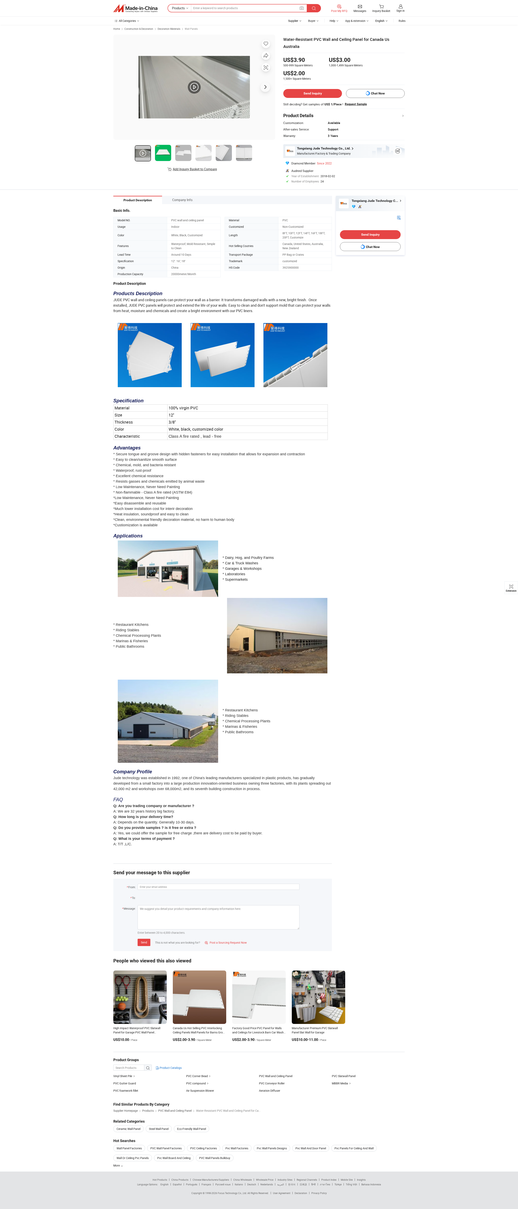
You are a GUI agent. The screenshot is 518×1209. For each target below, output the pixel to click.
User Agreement (281, 1193)
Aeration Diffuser (269, 1090)
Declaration (301, 1193)
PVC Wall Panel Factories (166, 1148)
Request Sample (356, 104)
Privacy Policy (319, 1193)
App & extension (355, 21)
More (116, 1165)
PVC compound (196, 1083)
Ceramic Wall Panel (128, 1129)
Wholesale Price (264, 1179)
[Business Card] (399, 217)
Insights (361, 1179)
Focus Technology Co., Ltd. (232, 1193)
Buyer (311, 21)
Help (332, 21)
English (164, 1184)
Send (144, 942)
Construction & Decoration (138, 28)
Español (177, 1184)
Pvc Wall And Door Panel (310, 1148)
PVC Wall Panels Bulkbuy (214, 1158)
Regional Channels (307, 1179)
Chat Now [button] (378, 93)
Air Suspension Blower (200, 1090)
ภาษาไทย (325, 1184)
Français (206, 1184)
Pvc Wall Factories (236, 1148)
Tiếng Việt (351, 1184)
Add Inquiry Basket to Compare (195, 169)
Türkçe (338, 1184)
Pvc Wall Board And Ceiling (174, 1158)
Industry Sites (285, 1179)
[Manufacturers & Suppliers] (135, 8)
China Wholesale (242, 1179)
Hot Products (160, 1179)
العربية (280, 1184)
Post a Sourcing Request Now (226, 942)
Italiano (239, 1184)
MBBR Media (340, 1083)
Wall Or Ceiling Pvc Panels (133, 1158)
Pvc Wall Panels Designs (272, 1148)
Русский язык (222, 1184)
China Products (179, 1179)
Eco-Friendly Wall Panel (191, 1129)
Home (116, 28)
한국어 (291, 1184)
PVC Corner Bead (197, 1076)
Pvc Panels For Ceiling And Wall (354, 1148)
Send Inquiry (313, 93)
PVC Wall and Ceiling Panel (275, 1076)
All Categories (127, 21)
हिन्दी (313, 1184)
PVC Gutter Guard (124, 1083)
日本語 (303, 1184)
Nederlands (266, 1184)
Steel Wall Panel (159, 1129)
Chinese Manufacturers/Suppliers (211, 1179)
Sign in (400, 11)
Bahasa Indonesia (371, 1184)
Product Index (328, 1179)
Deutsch (251, 1184)
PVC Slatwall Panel (344, 1076)
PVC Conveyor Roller (272, 1083)
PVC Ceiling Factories (203, 1148)
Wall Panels (191, 28)
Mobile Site (347, 1179)
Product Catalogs (170, 1068)
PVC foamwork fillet (125, 1090)
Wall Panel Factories (129, 1148)
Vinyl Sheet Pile (122, 1076)
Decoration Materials (169, 28)
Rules (402, 21)
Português (191, 1184)
